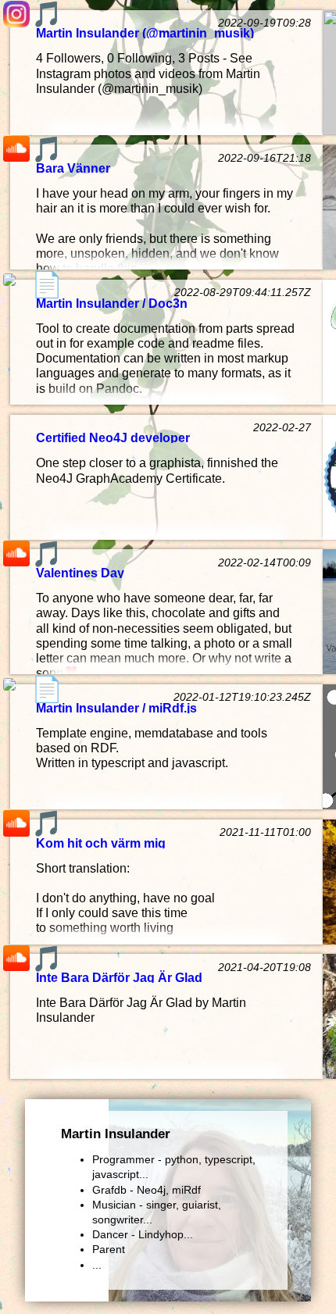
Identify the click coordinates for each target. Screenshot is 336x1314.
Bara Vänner (73, 167)
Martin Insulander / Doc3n (112, 303)
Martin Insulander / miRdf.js (116, 707)
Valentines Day (80, 572)
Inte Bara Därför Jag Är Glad (119, 977)
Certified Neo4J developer (113, 437)
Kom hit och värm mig (101, 842)
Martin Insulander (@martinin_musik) (145, 32)
